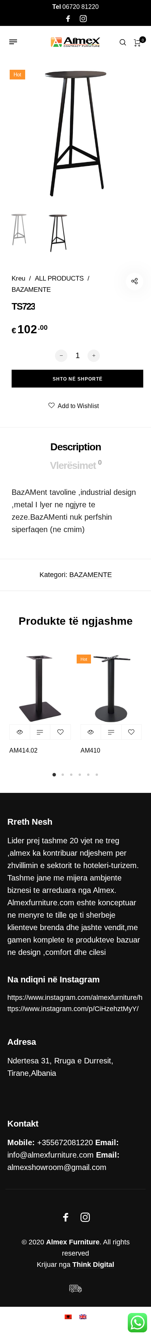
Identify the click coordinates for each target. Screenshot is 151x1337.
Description (75, 447)
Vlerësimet (75, 464)
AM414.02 (23, 750)
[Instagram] (83, 19)
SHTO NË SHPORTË (40, 732)
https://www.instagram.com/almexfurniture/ (73, 997)
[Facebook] (68, 19)
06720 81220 (75, 6)
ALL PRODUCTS (59, 278)
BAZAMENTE (31, 289)
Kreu (18, 278)
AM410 (90, 750)
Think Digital (93, 1264)
